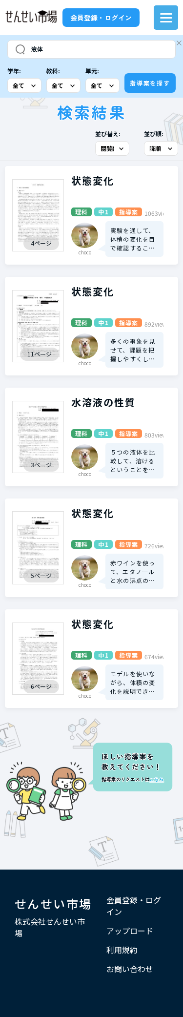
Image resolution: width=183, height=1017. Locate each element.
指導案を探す (150, 83)
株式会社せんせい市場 (50, 927)
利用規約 (122, 949)
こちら (156, 779)
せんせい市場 (53, 903)
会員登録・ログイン (101, 17)
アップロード (129, 930)
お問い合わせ (129, 969)
